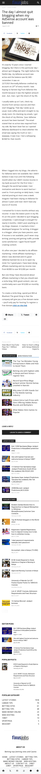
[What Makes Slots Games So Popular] (7, 412)
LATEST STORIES (11, 7)
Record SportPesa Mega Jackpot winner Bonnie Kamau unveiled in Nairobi (26, 383)
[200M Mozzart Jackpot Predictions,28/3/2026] (6, 490)
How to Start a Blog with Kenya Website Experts (30, 347)
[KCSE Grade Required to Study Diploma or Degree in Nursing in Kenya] (6, 563)
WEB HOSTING (30, 761)
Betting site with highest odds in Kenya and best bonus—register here (26, 373)
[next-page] (6, 419)
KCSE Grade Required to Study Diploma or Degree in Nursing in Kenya (23, 562)
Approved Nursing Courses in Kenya (24, 571)
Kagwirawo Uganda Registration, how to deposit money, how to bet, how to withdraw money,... (24, 532)
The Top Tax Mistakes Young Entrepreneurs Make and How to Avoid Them (26, 363)
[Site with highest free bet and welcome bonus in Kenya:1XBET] (6, 459)
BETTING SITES (13, 759)
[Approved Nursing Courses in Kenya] (6, 574)
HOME (4, 757)
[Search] (38, 2)
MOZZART (29, 766)
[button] (3, 2)
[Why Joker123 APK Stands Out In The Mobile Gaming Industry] (7, 392)
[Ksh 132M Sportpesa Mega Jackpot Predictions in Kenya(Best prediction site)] (6, 448)
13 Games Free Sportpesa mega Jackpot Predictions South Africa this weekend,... (25, 650)
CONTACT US (21, 763)
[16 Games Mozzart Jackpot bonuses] (6, 603)
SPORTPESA (18, 766)
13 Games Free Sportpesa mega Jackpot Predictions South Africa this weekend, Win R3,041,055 (23, 469)
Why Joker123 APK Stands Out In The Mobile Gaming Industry (25, 392)
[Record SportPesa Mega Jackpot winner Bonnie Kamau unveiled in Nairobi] (7, 383)
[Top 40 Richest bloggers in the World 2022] (6, 522)
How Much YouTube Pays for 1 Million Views (10, 347)
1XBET (32, 763)
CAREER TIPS (27, 759)
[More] (29, 33)
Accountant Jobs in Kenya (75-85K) (24, 550)
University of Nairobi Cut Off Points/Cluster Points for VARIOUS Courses (24, 583)
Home (3, 7)
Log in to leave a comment (20, 432)
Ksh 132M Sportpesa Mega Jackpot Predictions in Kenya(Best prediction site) (25, 448)
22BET (8, 766)
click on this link (20, 305)
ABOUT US (9, 763)
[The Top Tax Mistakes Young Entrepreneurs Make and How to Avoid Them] (7, 363)
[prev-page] (3, 419)
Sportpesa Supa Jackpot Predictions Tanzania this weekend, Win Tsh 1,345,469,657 (25, 479)
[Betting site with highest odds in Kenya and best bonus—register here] (7, 373)
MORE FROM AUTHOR (25, 356)
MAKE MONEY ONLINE (12, 761)
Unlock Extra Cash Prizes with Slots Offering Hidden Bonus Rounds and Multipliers (25, 402)
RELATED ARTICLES (9, 356)
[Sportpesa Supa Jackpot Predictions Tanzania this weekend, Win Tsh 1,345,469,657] (6, 479)
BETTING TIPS (31, 757)
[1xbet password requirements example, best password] (6, 542)
